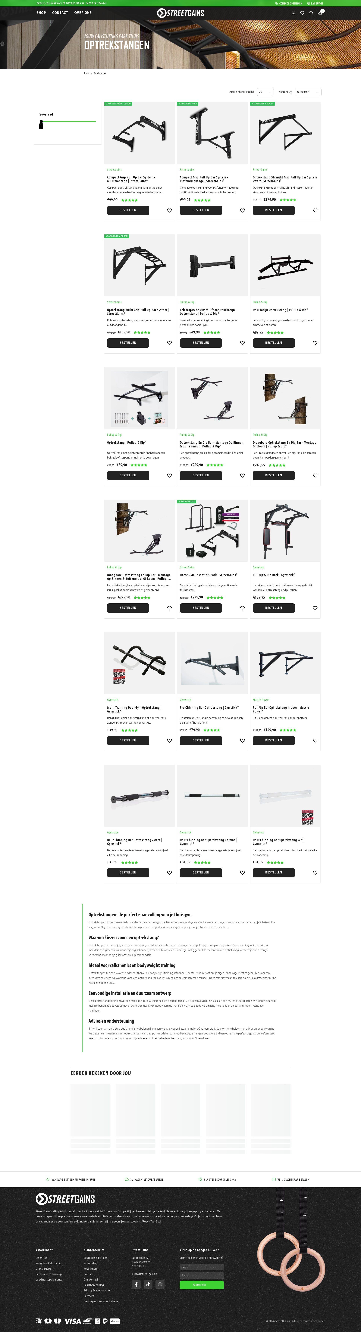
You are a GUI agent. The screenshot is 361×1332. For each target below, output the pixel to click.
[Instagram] (160, 1284)
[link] (169, 210)
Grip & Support (45, 1268)
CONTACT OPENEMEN (290, 3)
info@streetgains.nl (146, 1274)
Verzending (90, 1263)
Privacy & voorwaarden (97, 1290)
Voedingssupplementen (50, 1279)
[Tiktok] (148, 1284)
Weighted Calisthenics (49, 1263)
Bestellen (128, 210)
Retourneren (91, 1268)
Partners (89, 1296)
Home (86, 73)
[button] (265, 92)
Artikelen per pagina (241, 92)
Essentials (41, 1257)
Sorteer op (285, 92)
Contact (88, 1274)
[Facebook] (136, 1284)
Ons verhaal (91, 1279)
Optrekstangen (100, 73)
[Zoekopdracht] (311, 13)
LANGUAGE (317, 3)
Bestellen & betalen (96, 1257)
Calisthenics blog (94, 1285)
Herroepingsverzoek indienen (101, 1301)
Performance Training (49, 1274)
